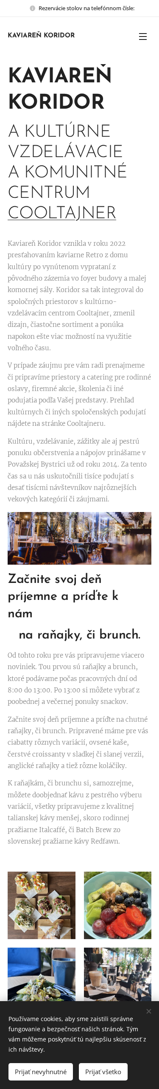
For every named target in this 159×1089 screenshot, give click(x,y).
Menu (142, 36)
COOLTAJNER (62, 213)
